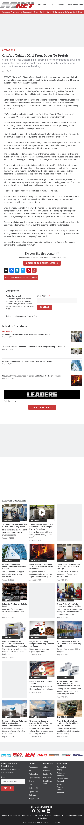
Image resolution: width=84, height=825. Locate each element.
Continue (44, 307)
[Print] (6, 270)
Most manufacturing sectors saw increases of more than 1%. (13, 611)
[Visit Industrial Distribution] (54, 755)
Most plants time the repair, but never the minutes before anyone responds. (14, 532)
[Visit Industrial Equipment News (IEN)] (30, 755)
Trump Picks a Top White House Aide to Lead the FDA (69, 605)
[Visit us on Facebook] (33, 811)
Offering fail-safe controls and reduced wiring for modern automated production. (69, 691)
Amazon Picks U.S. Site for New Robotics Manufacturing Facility (69, 644)
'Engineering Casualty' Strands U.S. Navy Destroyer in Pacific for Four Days (41, 723)
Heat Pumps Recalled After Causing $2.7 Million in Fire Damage (68, 566)
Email (3, 777)
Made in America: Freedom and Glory (40, 682)
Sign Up (7, 788)
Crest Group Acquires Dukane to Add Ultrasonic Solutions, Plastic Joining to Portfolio (14, 644)
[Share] (11, 270)
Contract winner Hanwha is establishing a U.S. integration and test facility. (68, 731)
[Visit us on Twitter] (38, 811)
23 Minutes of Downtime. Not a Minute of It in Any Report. (26, 334)
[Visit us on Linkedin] (48, 811)
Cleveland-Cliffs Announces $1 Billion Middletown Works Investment (31, 376)
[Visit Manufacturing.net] (66, 755)
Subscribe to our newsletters (42, 263)
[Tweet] (23, 270)
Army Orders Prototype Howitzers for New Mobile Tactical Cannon (68, 723)
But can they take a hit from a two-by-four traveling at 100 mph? (40, 534)
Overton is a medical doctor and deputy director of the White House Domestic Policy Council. (69, 612)
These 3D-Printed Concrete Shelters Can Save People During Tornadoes (33, 347)
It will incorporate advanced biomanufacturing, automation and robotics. (13, 731)
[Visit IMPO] (42, 755)
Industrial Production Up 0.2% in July (14, 605)
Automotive (35, 560)
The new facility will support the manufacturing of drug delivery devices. (13, 574)
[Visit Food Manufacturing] (18, 755)
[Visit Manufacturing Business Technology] (78, 755)
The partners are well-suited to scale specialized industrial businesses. (14, 651)
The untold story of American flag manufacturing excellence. (41, 688)
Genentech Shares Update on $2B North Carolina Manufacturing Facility (14, 723)
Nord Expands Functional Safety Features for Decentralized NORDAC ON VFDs (68, 683)
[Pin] (28, 270)
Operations (8, 50)
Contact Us (15, 816)
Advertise (26, 816)
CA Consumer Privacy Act (72, 816)
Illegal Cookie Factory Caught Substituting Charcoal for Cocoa (41, 644)
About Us (5, 816)
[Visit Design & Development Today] (6, 755)
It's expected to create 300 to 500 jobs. (68, 650)
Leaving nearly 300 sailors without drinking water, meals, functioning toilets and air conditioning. (41, 731)
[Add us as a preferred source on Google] (34, 270)
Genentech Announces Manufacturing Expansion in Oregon (27, 361)
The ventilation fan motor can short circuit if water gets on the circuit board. (68, 574)
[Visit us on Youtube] (43, 811)
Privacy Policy (37, 816)
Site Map (43, 818)
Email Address (43, 296)
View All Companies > (42, 407)
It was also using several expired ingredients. (39, 650)
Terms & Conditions (52, 816)
